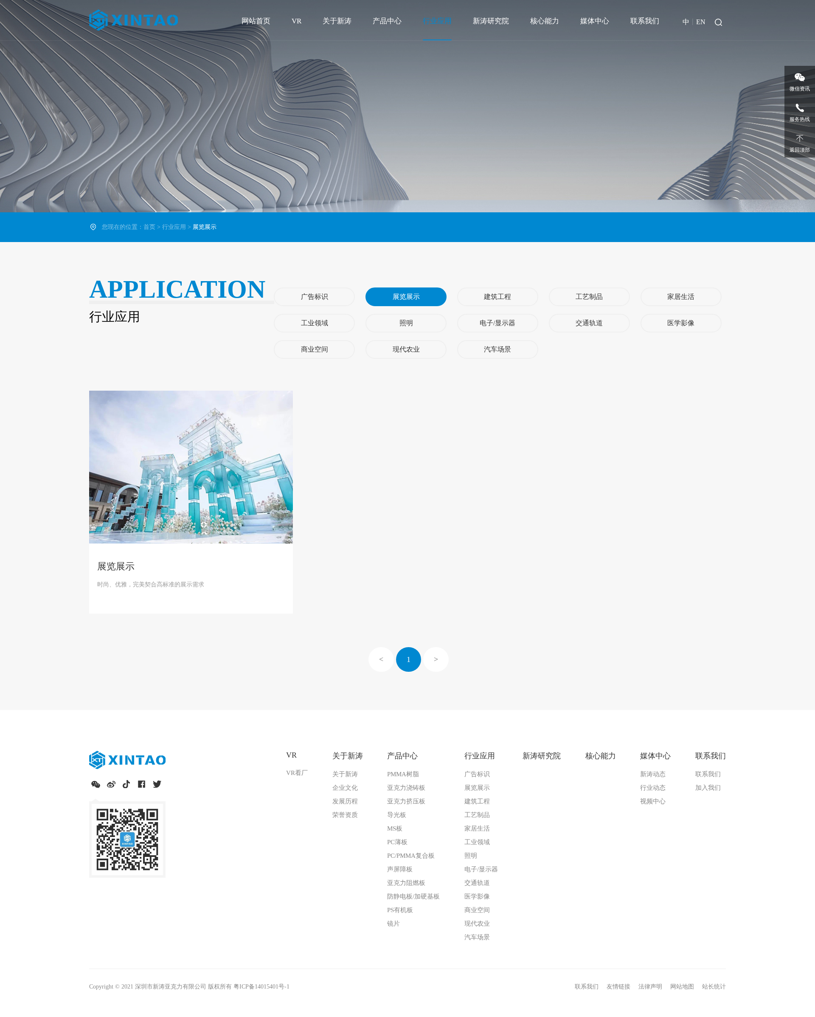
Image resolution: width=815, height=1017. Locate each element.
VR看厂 (297, 772)
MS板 (394, 828)
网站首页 (256, 21)
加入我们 (708, 787)
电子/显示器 (497, 323)
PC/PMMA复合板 (411, 855)
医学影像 (680, 323)
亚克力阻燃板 (406, 882)
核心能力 (544, 21)
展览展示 (406, 296)
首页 (149, 227)
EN (700, 21)
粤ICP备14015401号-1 (261, 986)
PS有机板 (400, 910)
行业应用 (437, 21)
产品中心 (387, 21)
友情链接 (619, 986)
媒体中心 (594, 21)
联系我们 (644, 21)
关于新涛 (337, 21)
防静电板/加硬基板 (413, 896)
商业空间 (314, 349)
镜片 (393, 923)
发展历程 (345, 801)
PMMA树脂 (403, 774)
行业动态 (653, 787)
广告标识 (314, 296)
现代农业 (406, 349)
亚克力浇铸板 (406, 787)
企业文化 (345, 787)
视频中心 (653, 801)
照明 (406, 323)
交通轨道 (589, 323)
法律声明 (651, 986)
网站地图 (683, 986)
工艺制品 (589, 296)
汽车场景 (497, 349)
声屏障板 (400, 869)
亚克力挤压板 (406, 801)
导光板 (396, 814)
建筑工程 (497, 296)
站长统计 (714, 986)
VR (296, 21)
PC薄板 (397, 842)
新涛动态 (653, 774)
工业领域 (314, 323)
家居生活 (680, 296)
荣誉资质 (345, 814)
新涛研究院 (491, 21)
